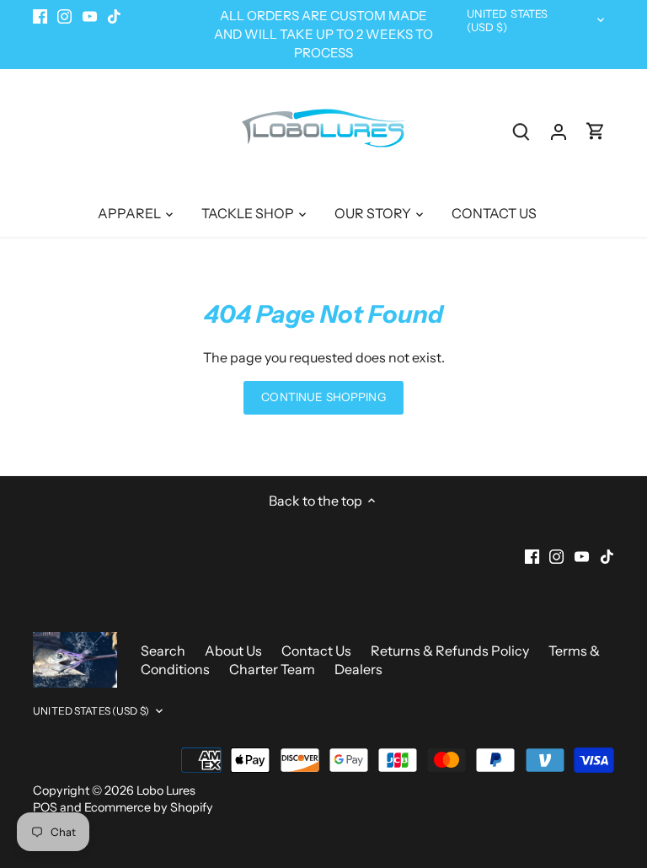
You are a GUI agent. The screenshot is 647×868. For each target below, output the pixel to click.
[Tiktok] (523, 784)
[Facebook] (448, 784)
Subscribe (529, 730)
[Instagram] (474, 784)
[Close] (590, 558)
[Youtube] (499, 784)
